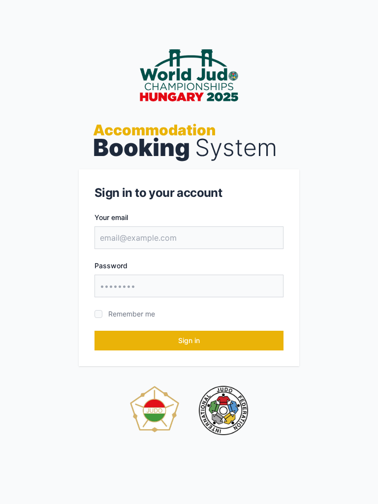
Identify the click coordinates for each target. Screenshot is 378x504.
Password (110, 265)
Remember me (131, 314)
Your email (111, 217)
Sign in (189, 340)
